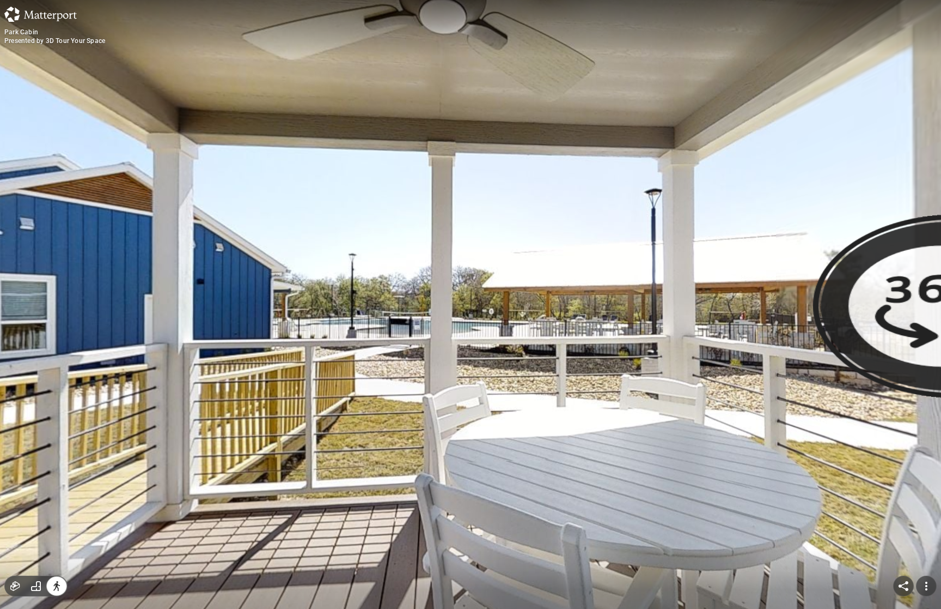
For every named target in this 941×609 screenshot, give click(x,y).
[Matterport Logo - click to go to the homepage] (40, 14)
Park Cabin (21, 32)
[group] (36, 586)
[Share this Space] (903, 586)
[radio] (15, 586)
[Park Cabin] (470, 304)
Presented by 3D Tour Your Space (54, 41)
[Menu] (926, 586)
